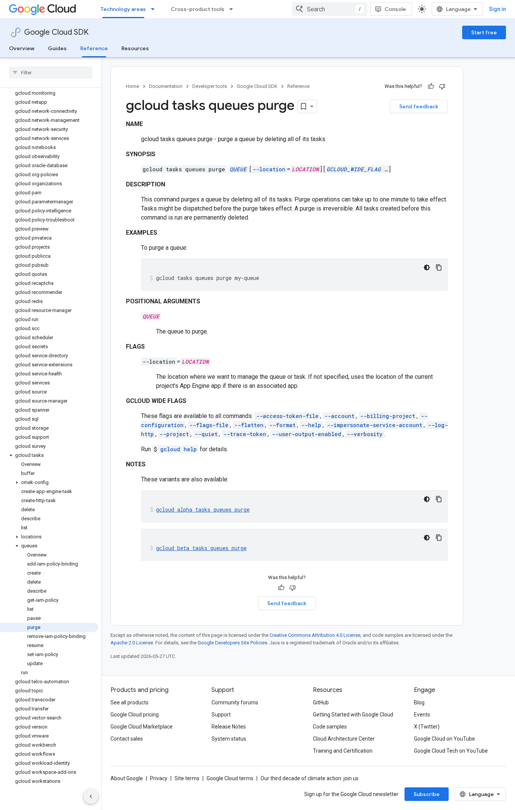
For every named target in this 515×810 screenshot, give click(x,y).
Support (221, 715)
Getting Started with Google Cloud (353, 715)
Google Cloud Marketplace (141, 727)
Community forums (235, 702)
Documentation (165, 86)
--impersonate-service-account (374, 425)
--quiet (206, 434)
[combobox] (329, 9)
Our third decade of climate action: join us (310, 778)
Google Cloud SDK (56, 32)
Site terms (187, 778)
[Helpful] (431, 86)
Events (422, 715)
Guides (57, 48)
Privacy (158, 778)
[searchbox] (50, 72)
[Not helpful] (442, 86)
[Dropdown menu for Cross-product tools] (233, 9)
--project (174, 434)
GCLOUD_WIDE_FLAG (353, 169)
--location (269, 169)
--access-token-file (287, 416)
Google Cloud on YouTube (444, 739)
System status (229, 739)
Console (395, 9)
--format (282, 425)
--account (339, 416)
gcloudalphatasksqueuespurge (203, 509)
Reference (94, 48)
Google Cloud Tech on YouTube (451, 751)
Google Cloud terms (230, 778)
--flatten (249, 425)
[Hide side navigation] (90, 796)
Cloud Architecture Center (344, 739)
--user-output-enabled (306, 434)
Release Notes (229, 727)
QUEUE (238, 169)
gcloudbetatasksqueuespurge (201, 548)
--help (311, 425)
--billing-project (387, 416)
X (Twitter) (427, 727)
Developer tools (209, 86)
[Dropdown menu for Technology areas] (155, 9)
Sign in (497, 9)
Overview (21, 48)
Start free (484, 32)
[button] (49, 455)
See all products (129, 702)
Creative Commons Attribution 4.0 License (315, 635)
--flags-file (208, 425)
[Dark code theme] (427, 267)
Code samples (330, 727)
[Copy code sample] (439, 267)
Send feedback (418, 106)
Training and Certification (342, 751)
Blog (419, 702)
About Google (126, 778)
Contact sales (126, 739)
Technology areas (123, 9)
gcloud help (178, 449)
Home (132, 86)
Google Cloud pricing (134, 715)
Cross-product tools (197, 9)
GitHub (321, 702)
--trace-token (244, 434)
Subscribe (427, 794)
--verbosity (365, 434)
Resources (135, 48)
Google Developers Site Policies (232, 643)
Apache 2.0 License (131, 643)
